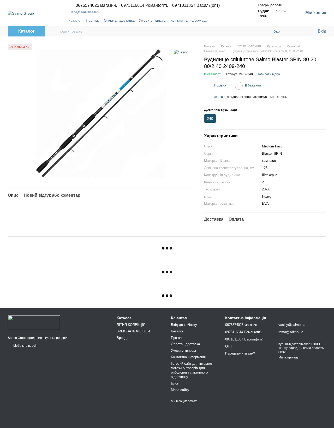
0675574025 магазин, (96, 5)
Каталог (75, 20)
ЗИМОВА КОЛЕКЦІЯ (133, 331)
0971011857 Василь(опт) (196, 5)
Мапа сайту (180, 390)
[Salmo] (181, 52)
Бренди (122, 338)
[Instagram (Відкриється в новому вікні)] (222, 20)
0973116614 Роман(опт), (144, 5)
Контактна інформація (189, 20)
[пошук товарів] (54, 31)
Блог (174, 383)
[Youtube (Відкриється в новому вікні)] (235, 20)
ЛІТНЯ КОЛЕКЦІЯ (131, 325)
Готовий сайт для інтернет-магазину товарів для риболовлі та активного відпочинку (192, 370)
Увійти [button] (218, 97)
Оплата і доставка (119, 20)
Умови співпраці (152, 20)
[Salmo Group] (34, 322)
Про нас (93, 20)
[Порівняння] (292, 31)
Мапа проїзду (288, 357)
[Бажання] (302, 31)
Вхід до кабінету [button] (184, 325)
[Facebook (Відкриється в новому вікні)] (228, 20)
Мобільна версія (25, 346)
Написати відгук (268, 74)
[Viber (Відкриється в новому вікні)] (241, 20)
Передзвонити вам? (84, 12)
